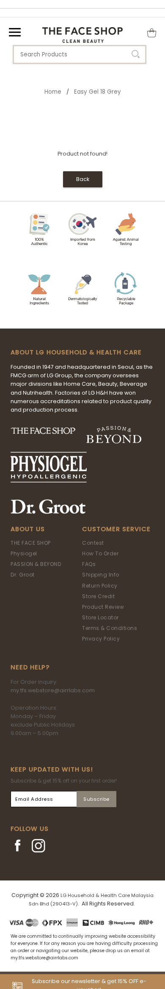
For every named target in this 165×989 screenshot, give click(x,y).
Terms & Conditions (109, 628)
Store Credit (98, 596)
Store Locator (100, 617)
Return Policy (100, 585)
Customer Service (116, 529)
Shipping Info (100, 574)
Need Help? (30, 667)
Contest (93, 542)
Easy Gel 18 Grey (97, 92)
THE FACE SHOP (31, 542)
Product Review (103, 606)
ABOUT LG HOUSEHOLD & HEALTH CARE (76, 352)
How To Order (100, 553)
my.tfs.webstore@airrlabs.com (53, 690)
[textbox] (79, 54)
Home (52, 92)
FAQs (89, 564)
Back (82, 179)
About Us (28, 529)
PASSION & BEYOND (36, 564)
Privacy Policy (101, 638)
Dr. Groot (23, 574)
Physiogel (24, 553)
